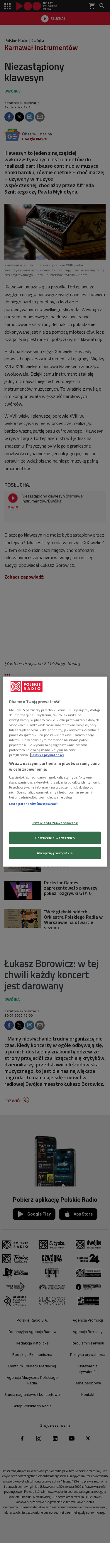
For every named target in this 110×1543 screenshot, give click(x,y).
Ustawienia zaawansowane (55, 822)
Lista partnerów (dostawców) (33, 803)
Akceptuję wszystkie (55, 852)
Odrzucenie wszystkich (55, 837)
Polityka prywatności (47, 754)
